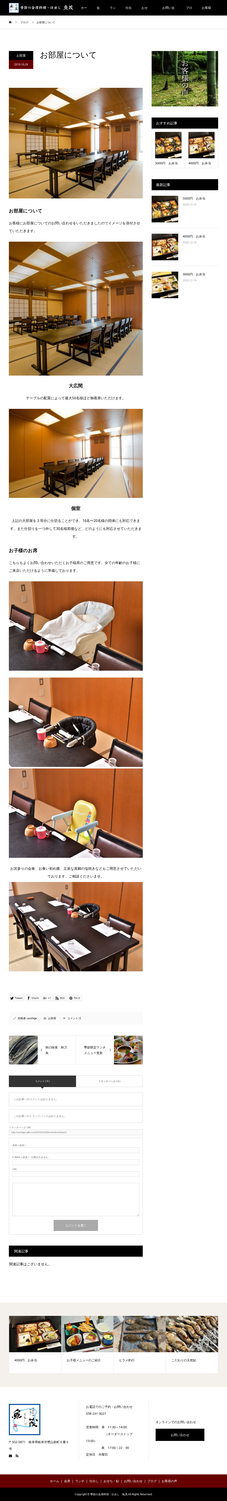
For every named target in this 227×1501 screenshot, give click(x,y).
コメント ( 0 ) (42, 1081)
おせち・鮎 (146, 11)
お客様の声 (206, 11)
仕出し (128, 11)
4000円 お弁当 (194, 236)
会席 (98, 11)
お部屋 (21, 55)
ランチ (113, 11)
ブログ (189, 11)
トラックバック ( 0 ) (109, 1081)
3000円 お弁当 (194, 274)
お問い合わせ (168, 11)
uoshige (32, 1018)
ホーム (84, 11)
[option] (35, 1345)
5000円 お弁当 (194, 198)
